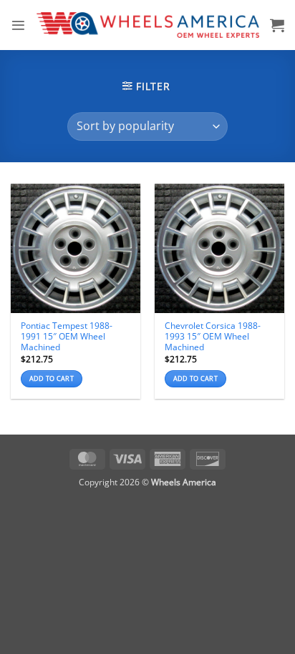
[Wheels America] (148, 25)
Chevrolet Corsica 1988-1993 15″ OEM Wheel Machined (213, 336)
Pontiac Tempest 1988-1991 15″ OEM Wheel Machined (66, 336)
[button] (18, 25)
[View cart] (277, 25)
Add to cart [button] (51, 378)
